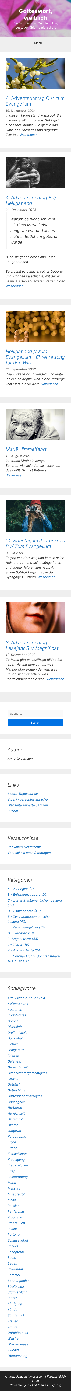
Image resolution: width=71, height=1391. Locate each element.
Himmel (13, 1125)
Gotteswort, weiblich (35, 14)
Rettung (14, 1234)
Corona (13, 1021)
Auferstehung (18, 1004)
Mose (12, 1200)
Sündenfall (16, 1315)
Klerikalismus (17, 1154)
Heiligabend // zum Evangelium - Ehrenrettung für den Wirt (35, 357)
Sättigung (15, 1304)
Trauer (12, 1321)
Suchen (35, 722)
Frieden (13, 1056)
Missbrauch (16, 1194)
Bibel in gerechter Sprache (28, 799)
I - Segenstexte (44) (23, 939)
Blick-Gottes (17, 1015)
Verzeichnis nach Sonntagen (29, 853)
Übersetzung (17, 1356)
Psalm (12, 1229)
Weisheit (14, 1338)
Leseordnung (18, 1177)
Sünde (12, 1310)
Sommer (14, 1275)
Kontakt (52, 1376)
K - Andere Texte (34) (24, 950)
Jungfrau (14, 1131)
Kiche (12, 1142)
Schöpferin (16, 1252)
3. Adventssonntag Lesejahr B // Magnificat (32, 645)
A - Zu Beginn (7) (21, 889)
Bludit (30, 1385)
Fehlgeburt (16, 1050)
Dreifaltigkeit (17, 1033)
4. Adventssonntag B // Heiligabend (31, 200)
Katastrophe (17, 1136)
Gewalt (13, 1079)
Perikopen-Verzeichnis (24, 847)
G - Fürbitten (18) (21, 933)
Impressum (37, 1376)
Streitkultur (16, 1286)
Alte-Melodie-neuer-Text (26, 998)
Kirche (12, 1148)
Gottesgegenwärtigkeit (25, 1096)
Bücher (13, 811)
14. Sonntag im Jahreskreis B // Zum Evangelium (35, 543)
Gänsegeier (16, 1102)
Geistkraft (15, 1061)
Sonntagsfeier (18, 1281)
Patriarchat (16, 1211)
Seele (12, 1258)
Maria (12, 1183)
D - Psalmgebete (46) (24, 911)
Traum (12, 1327)
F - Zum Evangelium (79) (26, 927)
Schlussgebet (18, 1240)
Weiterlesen (28, 135)
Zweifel (13, 1350)
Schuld (13, 1246)
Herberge (15, 1107)
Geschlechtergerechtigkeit (27, 1073)
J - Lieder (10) (18, 945)
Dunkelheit (16, 1038)
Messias (14, 1188)
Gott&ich (14, 1084)
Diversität (15, 1027)
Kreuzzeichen (18, 1165)
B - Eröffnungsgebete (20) (28, 894)
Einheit (13, 1044)
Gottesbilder (17, 1090)
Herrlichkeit (16, 1113)
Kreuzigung (16, 1160)
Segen (12, 1263)
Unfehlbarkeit (18, 1333)
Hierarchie (15, 1119)
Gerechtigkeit (18, 1067)
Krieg (11, 1171)
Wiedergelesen (19, 1344)
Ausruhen (15, 1009)
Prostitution (16, 1223)
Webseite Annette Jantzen (28, 805)
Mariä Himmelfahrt (26, 449)
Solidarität (15, 1269)
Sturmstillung (17, 1292)
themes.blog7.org (49, 1385)
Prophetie (15, 1217)
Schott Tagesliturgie (23, 794)
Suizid (12, 1298)
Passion (14, 1206)
